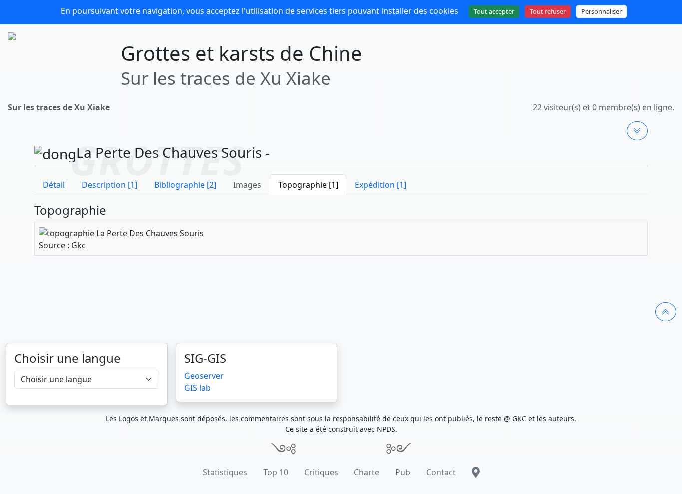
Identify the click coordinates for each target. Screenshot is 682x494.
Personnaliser (601, 11)
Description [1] (109, 184)
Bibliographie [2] (185, 184)
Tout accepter (494, 11)
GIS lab (197, 387)
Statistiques (225, 472)
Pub (402, 472)
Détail (54, 184)
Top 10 (275, 472)
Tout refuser (548, 11)
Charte (366, 472)
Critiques (321, 472)
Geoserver (204, 375)
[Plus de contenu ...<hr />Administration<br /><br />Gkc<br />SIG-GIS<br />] (637, 130)
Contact (441, 472)
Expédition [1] (380, 184)
